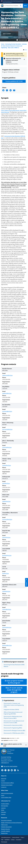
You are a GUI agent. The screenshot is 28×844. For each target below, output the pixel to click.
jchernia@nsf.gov (7, 447)
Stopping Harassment (6, 827)
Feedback (26, 584)
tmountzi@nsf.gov (7, 519)
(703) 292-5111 (5, 763)
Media (2, 810)
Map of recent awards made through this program (14, 690)
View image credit (23, 40)
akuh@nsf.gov (6, 483)
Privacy (22, 837)
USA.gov (13, 839)
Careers (3, 780)
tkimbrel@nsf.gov (7, 645)
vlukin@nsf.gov (6, 591)
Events (2, 795)
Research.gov (4, 833)
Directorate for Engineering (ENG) (13, 728)
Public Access (4, 824)
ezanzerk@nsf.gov (7, 411)
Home (2, 44)
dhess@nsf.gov (6, 537)
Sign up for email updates (10, 766)
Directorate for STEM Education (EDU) (14, 733)
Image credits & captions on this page (12, 745)
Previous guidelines (14, 81)
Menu (25, 5)
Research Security (5, 829)
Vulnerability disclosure (5, 837)
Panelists (3, 814)
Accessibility (18, 839)
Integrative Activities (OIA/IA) (11, 709)
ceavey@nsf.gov (6, 465)
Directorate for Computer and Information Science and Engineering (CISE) (14, 705)
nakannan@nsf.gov (7, 375)
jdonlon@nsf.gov (6, 627)
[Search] (20, 6)
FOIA (2, 839)
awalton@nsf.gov (6, 393)
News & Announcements (7, 793)
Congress (3, 808)
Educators (3, 812)
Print (26, 49)
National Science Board (6, 785)
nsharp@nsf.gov (6, 609)
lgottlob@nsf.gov (6, 555)
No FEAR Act (7, 839)
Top (25, 733)
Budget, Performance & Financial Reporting (11, 822)
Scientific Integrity (5, 831)
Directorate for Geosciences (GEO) (13, 725)
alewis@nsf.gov (6, 501)
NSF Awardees (4, 805)
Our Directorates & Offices (7, 782)
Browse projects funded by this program (14, 682)
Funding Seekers (5, 803)
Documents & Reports (6, 820)
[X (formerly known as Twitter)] (5, 770)
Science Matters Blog (6, 797)
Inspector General (15, 837)
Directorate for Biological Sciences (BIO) (14, 730)
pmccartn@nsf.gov (7, 429)
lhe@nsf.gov (5, 573)
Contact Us (3, 787)
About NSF (3, 778)
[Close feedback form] (26, 579)
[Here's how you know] (14, 2)
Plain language (4, 841)
